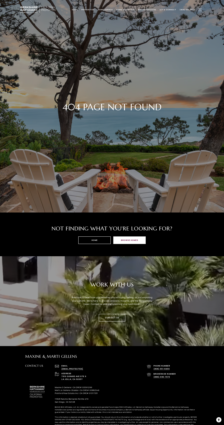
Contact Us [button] (112, 317)
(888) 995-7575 (161, 377)
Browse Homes (129, 240)
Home (95, 240)
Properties (87, 9)
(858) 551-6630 (161, 369)
